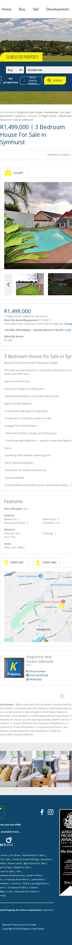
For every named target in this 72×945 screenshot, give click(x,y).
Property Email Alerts (16, 879)
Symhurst (20, 116)
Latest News (37, 879)
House (33, 116)
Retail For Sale (22, 867)
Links (10, 891)
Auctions (46, 859)
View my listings (38, 675)
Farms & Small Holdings (26, 859)
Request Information (26, 891)
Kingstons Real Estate (29, 112)
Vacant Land (14, 863)
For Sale (65, 112)
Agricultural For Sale (35, 863)
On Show (15, 855)
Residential (51, 112)
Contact (33, 887)
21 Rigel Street (47, 116)
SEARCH (57, 80)
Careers (16, 883)
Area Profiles (34, 875)
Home (4, 855)
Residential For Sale (33, 855)
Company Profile (17, 887)
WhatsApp (35, 679)
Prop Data (30, 924)
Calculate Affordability (17, 330)
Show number (37, 671)
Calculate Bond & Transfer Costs (52, 330)
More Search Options (33, 80)
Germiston (6, 116)
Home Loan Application (35, 883)
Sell (18, 871)
